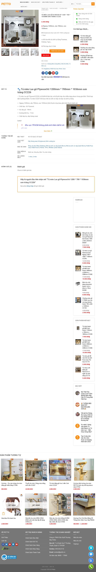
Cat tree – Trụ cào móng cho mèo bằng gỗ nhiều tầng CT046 (11, 484)
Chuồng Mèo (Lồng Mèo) (54, 64)
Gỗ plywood (41, 141)
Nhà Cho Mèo (24, 2)
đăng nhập (30, 186)
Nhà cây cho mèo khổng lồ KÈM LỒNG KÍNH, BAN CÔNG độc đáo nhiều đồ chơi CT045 (59, 520)
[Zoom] (4, 45)
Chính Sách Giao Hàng (32, 545)
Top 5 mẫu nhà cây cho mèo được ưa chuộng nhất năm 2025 (86, 438)
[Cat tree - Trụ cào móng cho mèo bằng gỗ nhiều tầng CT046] (12, 470)
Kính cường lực (50, 141)
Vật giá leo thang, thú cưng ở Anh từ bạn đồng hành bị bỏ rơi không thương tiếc (86, 416)
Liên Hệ (3, 541)
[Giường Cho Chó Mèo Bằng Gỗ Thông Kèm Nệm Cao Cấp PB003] (84, 504)
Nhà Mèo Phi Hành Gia (8, 518)
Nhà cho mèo (77, 537)
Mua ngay (46, 55)
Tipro (64, 68)
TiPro (46, 147)
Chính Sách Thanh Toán (32, 552)
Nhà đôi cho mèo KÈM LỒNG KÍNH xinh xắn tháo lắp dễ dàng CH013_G (35, 520)
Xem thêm (47, 131)
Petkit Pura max (54, 68)
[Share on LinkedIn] (56, 73)
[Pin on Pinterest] (53, 73)
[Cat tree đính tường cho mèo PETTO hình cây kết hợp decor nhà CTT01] (84, 470)
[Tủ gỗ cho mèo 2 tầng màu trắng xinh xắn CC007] (36, 470)
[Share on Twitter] (46, 73)
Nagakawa (47, 68)
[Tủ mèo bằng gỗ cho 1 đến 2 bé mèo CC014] (60, 470)
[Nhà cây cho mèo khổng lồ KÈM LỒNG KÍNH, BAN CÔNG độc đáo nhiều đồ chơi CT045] (60, 504)
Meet (38, 146)
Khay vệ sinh (32, 146)
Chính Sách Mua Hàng (32, 549)
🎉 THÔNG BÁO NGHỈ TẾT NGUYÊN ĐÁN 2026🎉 (86, 406)
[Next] (35, 28)
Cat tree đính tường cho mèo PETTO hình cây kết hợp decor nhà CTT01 (83, 485)
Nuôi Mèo (59, 2)
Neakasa (42, 146)
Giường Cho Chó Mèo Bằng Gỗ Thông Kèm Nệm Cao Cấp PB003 (83, 519)
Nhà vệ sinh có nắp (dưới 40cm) (56, 146)
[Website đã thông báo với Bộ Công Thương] (8, 557)
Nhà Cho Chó (35, 2)
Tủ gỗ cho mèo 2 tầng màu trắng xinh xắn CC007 (35, 484)
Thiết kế (75, 544)
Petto (6, 3)
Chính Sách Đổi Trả (31, 542)
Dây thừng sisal (32, 141)
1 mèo (30, 156)
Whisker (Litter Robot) (55, 147)
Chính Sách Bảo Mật (32, 538)
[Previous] (4, 28)
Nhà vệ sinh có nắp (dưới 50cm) (76, 146)
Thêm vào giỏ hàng (57, 51)
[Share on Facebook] (43, 73)
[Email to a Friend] (49, 73)
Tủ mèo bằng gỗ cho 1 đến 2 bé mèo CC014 (59, 484)
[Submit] (93, 4)
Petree (60, 68)
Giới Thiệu (4, 537)
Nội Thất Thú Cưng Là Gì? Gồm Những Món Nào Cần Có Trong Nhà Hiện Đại (87, 395)
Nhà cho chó (77, 541)
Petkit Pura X (35, 147)
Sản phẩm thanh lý (48, 2)
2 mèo (35, 156)
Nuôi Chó (24, 6)
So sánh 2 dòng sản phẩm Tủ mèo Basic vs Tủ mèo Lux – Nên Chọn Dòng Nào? (86, 428)
